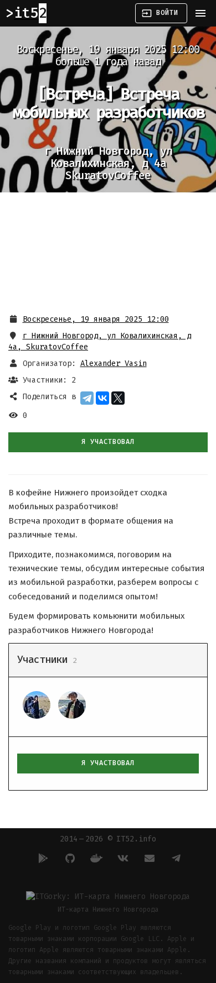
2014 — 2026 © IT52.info (108, 839)
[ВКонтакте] (102, 398)
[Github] (68, 858)
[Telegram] (87, 398)
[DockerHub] (94, 858)
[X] (118, 398)
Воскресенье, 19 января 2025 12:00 (96, 319)
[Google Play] (41, 858)
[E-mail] (148, 858)
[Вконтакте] (121, 858)
